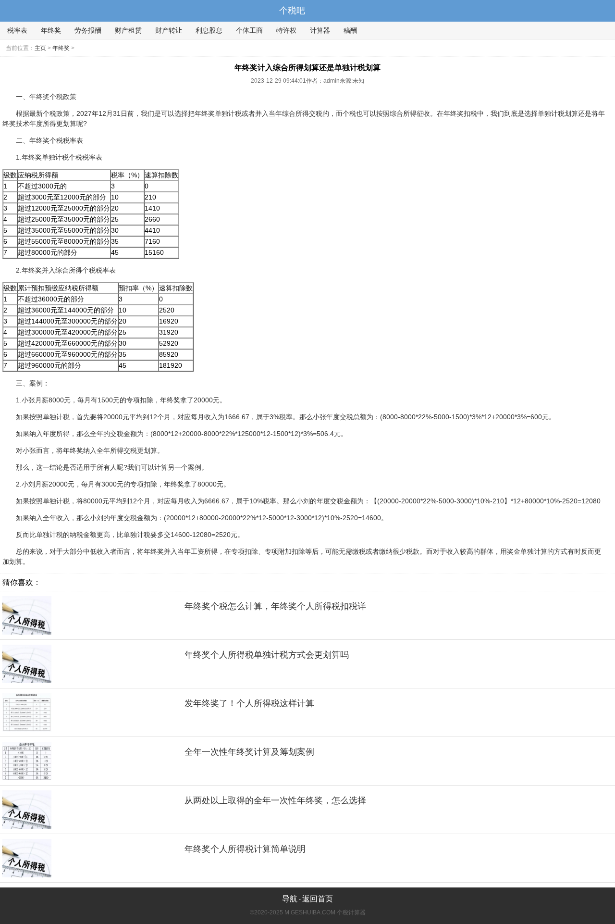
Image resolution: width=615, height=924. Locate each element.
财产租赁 (128, 30)
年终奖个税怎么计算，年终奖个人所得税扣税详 (275, 606)
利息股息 (209, 30)
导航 (289, 899)
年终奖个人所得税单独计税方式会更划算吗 (266, 655)
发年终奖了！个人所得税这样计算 (249, 703)
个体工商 (249, 30)
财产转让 (168, 30)
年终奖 (51, 30)
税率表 (17, 30)
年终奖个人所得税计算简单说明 (245, 849)
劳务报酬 (87, 30)
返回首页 (317, 899)
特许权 (286, 30)
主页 (40, 48)
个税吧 (292, 10)
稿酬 (350, 30)
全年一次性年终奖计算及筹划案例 (249, 752)
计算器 (320, 30)
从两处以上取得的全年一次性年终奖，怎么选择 (275, 800)
